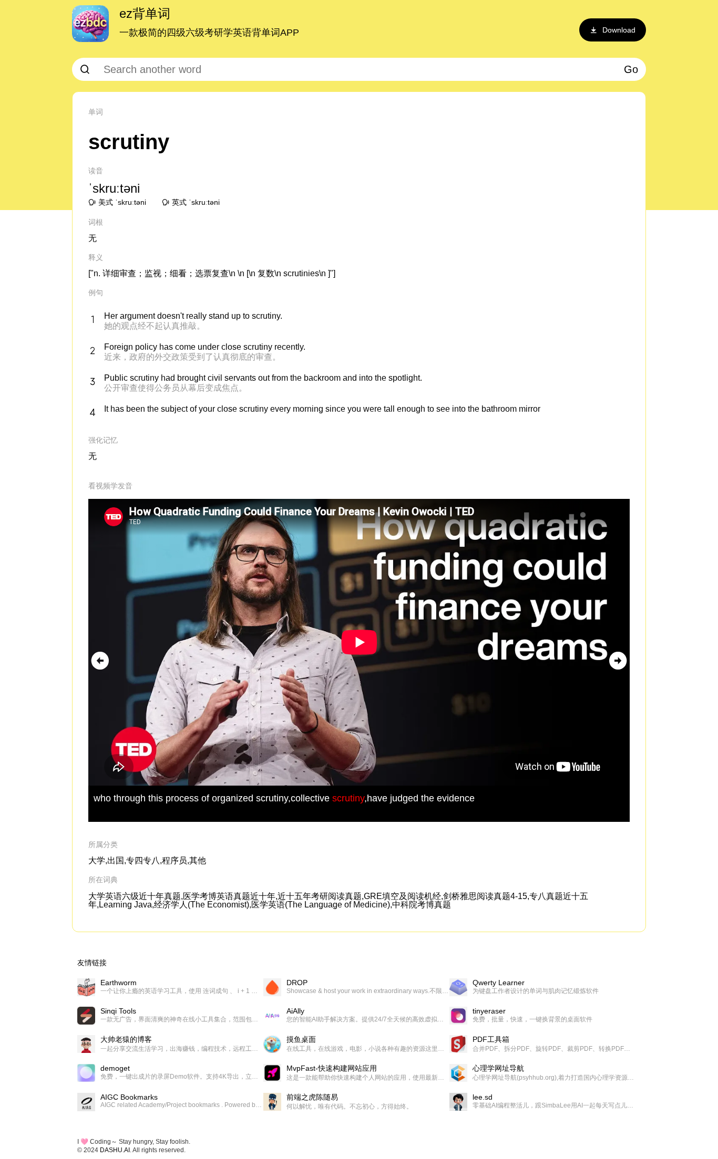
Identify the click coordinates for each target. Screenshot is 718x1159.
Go (631, 69)
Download (618, 30)
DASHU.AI (115, 1150)
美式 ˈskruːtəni (122, 202)
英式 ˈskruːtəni (196, 202)
